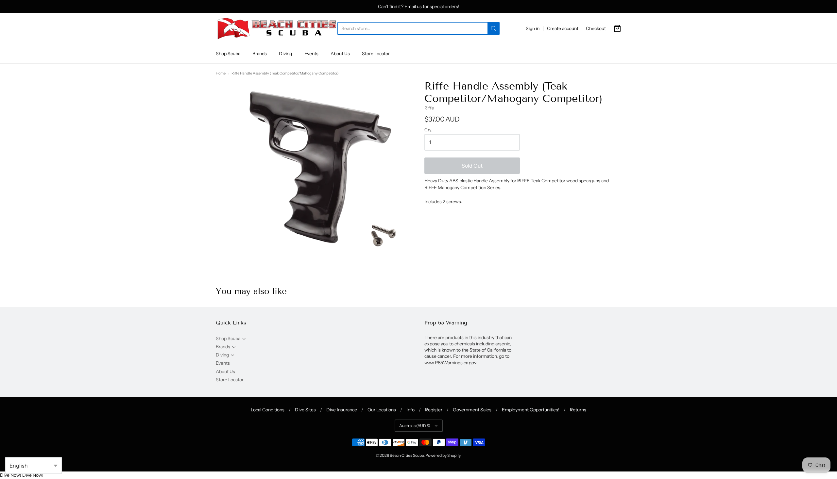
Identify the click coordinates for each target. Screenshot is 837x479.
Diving (285, 54)
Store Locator (376, 54)
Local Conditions (267, 410)
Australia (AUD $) (414, 425)
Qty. (428, 130)
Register (433, 410)
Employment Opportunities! (530, 410)
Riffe (429, 107)
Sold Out (472, 165)
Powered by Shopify (442, 455)
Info (410, 410)
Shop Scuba (228, 54)
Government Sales (472, 410)
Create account (562, 28)
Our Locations (381, 410)
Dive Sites (305, 410)
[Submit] (493, 28)
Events (311, 54)
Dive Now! (10, 475)
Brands (259, 54)
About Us (340, 54)
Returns (578, 410)
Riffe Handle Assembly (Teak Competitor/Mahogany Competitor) (284, 73)
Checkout (596, 28)
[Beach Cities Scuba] (276, 28)
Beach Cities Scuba (407, 455)
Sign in (532, 28)
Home (221, 73)
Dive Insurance (341, 410)
